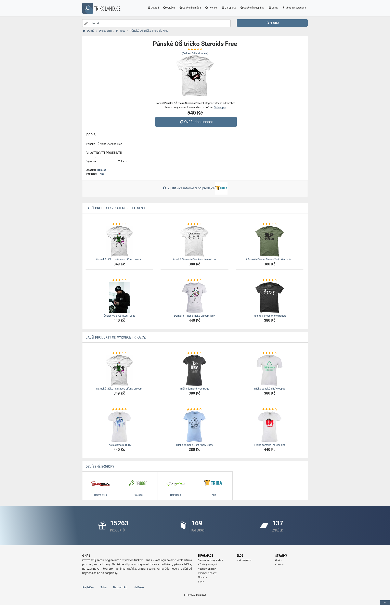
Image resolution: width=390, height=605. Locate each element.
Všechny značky (207, 568)
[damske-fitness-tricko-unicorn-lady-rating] (194, 280)
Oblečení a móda (191, 7)
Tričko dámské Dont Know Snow (194, 444)
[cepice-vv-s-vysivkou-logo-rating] (119, 280)
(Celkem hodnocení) (195, 53)
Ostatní (155, 7)
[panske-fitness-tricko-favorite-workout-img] (194, 241)
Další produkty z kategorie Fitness (115, 208)
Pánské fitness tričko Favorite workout (194, 259)
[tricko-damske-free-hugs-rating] (194, 353)
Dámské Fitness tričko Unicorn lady (194, 315)
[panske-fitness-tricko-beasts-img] (269, 297)
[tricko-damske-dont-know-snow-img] (194, 426)
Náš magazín (244, 560)
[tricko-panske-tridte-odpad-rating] (269, 353)
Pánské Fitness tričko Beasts (269, 315)
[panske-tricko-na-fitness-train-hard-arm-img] (269, 241)
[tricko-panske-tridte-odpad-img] (269, 370)
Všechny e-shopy (207, 573)
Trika (101, 173)
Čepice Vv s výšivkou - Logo (119, 315)
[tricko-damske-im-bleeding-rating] (269, 410)
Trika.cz (101, 169)
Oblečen (170, 7)
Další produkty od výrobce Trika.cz (116, 337)
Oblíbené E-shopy (100, 466)
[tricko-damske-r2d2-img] (119, 426)
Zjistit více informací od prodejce (191, 188)
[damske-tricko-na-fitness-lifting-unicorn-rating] (119, 224)
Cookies (279, 564)
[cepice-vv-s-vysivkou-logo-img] (119, 297)
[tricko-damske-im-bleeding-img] (269, 426)
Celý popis (220, 107)
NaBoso (139, 587)
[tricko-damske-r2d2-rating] (119, 410)
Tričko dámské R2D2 (119, 444)
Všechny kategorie (296, 7)
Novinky (212, 7)
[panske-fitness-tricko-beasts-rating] (269, 280)
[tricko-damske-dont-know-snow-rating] (194, 410)
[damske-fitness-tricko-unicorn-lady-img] (194, 297)
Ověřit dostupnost (198, 122)
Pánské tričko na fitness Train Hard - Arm (269, 259)
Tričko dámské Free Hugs (194, 388)
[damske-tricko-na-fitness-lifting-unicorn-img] (119, 241)
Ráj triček (88, 587)
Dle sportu (230, 7)
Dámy (275, 7)
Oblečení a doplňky (253, 7)
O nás (278, 560)
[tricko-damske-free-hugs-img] (194, 370)
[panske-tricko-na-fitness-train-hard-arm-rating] (269, 224)
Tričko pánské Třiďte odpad (269, 388)
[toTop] (385, 602)
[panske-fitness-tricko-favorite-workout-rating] (194, 224)
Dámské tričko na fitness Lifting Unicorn (119, 259)
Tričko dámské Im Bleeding (269, 444)
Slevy (201, 581)
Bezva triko (120, 587)
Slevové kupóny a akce (210, 560)
